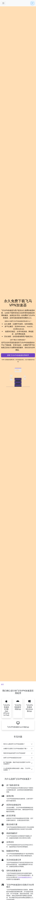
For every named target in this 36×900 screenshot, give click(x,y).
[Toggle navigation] (3, 3)
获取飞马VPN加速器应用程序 (18, 355)
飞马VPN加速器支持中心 (24, 877)
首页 (2, 684)
